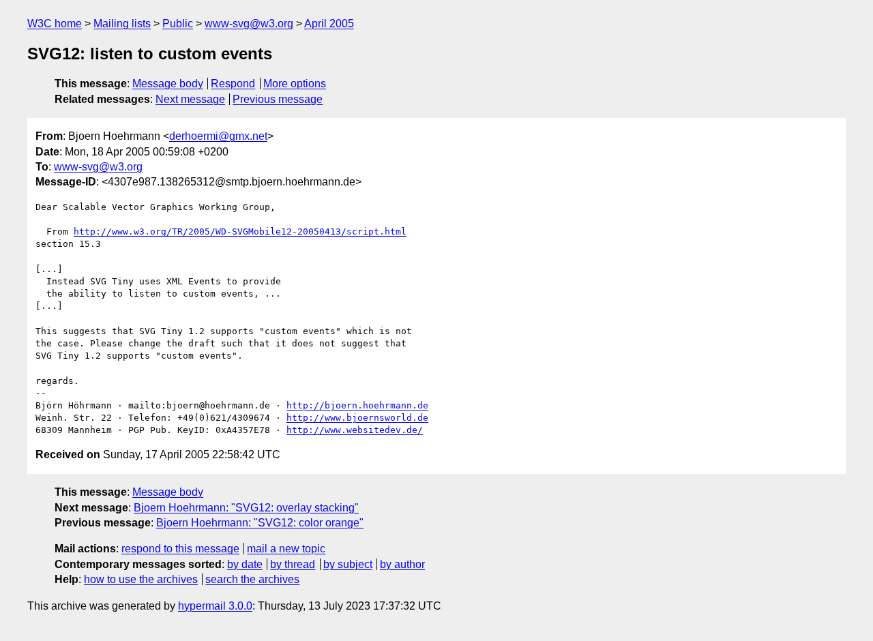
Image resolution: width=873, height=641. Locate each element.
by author (402, 564)
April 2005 (329, 23)
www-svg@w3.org (249, 23)
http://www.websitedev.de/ (354, 430)
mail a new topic (286, 548)
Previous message (278, 99)
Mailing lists (122, 23)
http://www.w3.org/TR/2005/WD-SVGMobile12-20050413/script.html (240, 231)
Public (177, 23)
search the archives (252, 579)
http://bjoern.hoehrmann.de (357, 405)
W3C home (54, 23)
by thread (292, 564)
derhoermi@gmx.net (218, 136)
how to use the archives (141, 579)
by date (245, 564)
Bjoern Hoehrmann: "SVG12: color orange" (260, 522)
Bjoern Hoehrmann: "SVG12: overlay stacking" (246, 507)
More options (294, 83)
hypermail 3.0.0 (215, 606)
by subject (347, 564)
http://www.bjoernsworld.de (357, 418)
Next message (190, 99)
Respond (233, 83)
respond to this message (180, 548)
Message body (167, 83)
